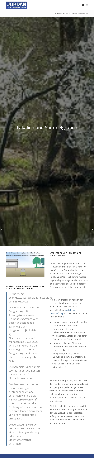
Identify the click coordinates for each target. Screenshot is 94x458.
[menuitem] (82, 5)
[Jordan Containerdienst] (21, 5)
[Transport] (92, 229)
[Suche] (82, 5)
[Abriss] (2, 229)
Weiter (39, 264)
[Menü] (87, 5)
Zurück (10, 264)
